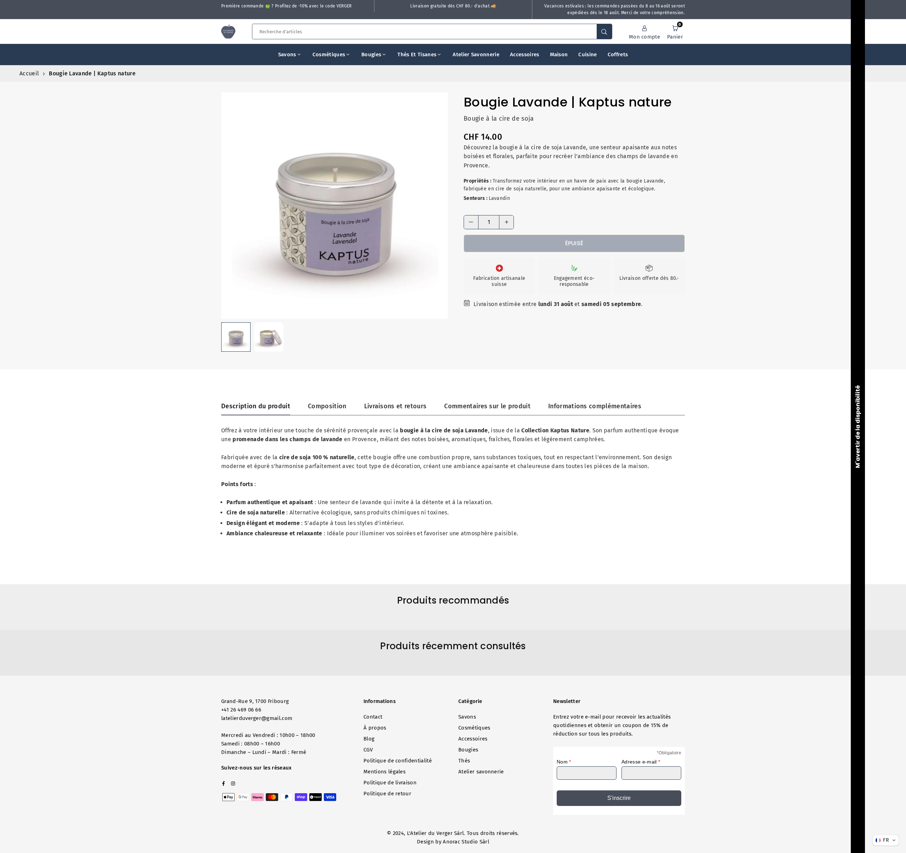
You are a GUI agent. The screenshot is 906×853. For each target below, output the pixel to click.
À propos (374, 728)
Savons (287, 54)
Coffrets (618, 54)
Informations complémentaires (594, 406)
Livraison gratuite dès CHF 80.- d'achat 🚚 (453, 6)
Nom (564, 762)
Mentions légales (384, 771)
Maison (559, 54)
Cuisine (587, 54)
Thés (464, 760)
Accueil (29, 73)
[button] (675, 32)
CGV (368, 750)
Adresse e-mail (640, 762)
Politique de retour (387, 793)
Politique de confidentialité (397, 760)
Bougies (371, 54)
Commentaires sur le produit (487, 406)
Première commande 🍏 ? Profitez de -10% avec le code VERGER (286, 6)
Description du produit (255, 406)
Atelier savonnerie (476, 54)
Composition (327, 406)
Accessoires (524, 54)
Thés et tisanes (416, 54)
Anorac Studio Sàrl (466, 841)
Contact (372, 717)
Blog (368, 739)
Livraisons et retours (395, 406)
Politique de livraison (390, 782)
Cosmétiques (328, 54)
